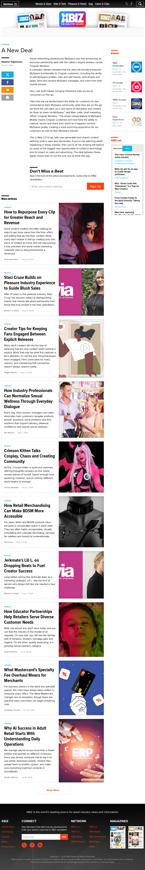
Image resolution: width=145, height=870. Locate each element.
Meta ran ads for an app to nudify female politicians (126, 171)
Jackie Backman (11, 487)
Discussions (117, 148)
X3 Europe (118, 82)
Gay (91, 4)
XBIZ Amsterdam (118, 64)
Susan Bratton (10, 651)
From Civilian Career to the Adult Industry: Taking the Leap (127, 200)
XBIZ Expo (94, 841)
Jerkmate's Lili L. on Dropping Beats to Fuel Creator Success (24, 565)
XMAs (92, 846)
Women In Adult (11, 310)
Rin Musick (9, 432)
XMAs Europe (119, 99)
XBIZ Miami (94, 831)
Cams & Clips (102, 4)
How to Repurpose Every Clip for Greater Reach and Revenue (29, 217)
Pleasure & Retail (77, 4)
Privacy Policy (8, 846)
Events (115, 53)
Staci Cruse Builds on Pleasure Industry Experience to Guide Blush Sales (29, 282)
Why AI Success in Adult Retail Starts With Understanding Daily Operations (25, 736)
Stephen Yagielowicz (11, 61)
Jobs (127, 148)
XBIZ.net (116, 140)
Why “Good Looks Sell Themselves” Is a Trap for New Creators (127, 186)
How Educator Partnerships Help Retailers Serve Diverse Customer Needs (29, 616)
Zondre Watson (11, 777)
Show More (52, 790)
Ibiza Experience (118, 118)
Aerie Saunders (11, 259)
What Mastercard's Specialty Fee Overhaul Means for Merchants (29, 675)
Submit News (7, 826)
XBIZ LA (93, 826)
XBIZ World (76, 836)
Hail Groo (8, 542)
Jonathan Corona (12, 710)
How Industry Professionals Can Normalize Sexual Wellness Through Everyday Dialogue (28, 398)
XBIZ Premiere (78, 841)
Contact (5, 836)
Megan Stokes (10, 372)
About (4, 841)
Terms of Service (101, 862)
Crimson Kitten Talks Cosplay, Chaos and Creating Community (29, 456)
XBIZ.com (76, 826)
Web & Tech (60, 4)
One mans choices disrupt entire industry (127, 156)
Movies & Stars (43, 4)
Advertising (7, 831)
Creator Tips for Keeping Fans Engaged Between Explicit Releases (25, 334)
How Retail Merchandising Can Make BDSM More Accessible (27, 510)
